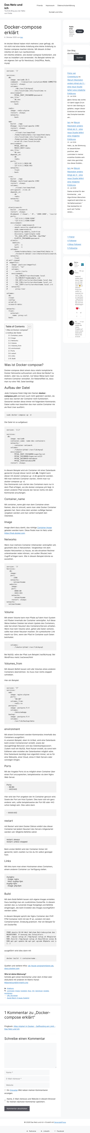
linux (29, 991)
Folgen (79, 31)
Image (13, 338)
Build (13, 358)
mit (33, 991)
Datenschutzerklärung (66, 5)
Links (13, 356)
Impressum (50, 5)
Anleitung (10, 988)
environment (15, 348)
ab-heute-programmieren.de (40, 966)
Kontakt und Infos (55, 12)
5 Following (72, 248)
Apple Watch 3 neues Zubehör (18, 998)
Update (46, 991)
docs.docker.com (11, 968)
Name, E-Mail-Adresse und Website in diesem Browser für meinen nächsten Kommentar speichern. (31, 1100)
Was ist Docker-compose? (17, 330)
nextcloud (38, 991)
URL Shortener (12, 995)
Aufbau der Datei (14, 333)
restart (13, 353)
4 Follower (71, 241)
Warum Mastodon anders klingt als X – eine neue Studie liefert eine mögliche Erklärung (76, 86)
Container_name (16, 335)
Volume (14, 343)
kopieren (24, 991)
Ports (13, 351)
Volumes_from (16, 346)
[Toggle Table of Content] (28, 327)
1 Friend (70, 237)
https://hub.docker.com (14, 533)
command (10, 991)
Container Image (44, 527)
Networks (14, 340)
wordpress (8, 993)
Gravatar (14, 1090)
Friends (40, 5)
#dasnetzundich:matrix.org (16, 982)
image (17, 991)
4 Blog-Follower (74, 244)
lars (69, 122)
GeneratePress (60, 1122)
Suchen (79, 57)
